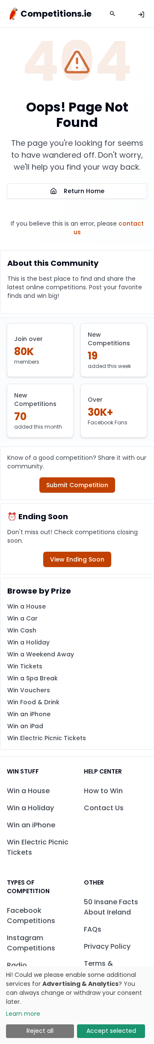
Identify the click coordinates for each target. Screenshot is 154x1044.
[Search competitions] (112, 13)
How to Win (103, 791)
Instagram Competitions (31, 943)
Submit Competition (77, 485)
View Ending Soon (77, 559)
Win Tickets (24, 666)
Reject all (40, 1030)
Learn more (23, 1013)
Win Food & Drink (33, 702)
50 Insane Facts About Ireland (111, 907)
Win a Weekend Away (40, 654)
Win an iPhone (28, 714)
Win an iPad (25, 726)
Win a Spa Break (32, 678)
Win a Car (22, 618)
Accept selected (111, 1030)
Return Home (84, 191)
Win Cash (21, 630)
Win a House (26, 606)
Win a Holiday (28, 642)
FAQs (92, 929)
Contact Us (104, 808)
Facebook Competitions (31, 916)
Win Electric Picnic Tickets (46, 738)
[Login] (141, 14)
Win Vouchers (28, 690)
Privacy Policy (107, 946)
